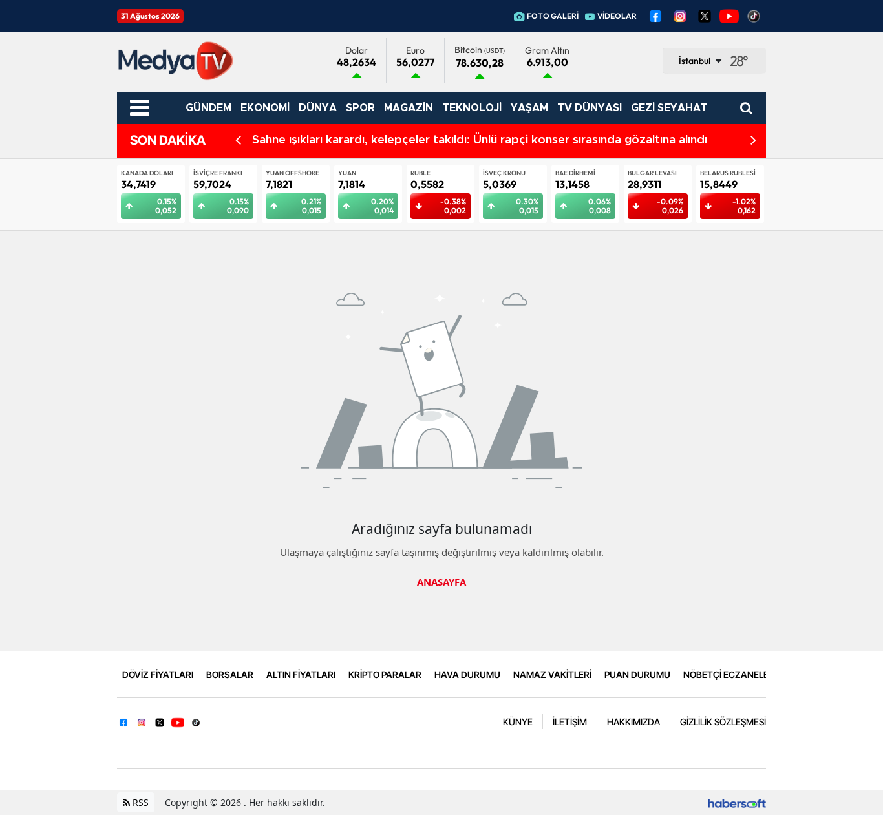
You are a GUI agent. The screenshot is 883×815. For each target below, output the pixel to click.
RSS (139, 802)
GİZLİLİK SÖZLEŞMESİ (723, 721)
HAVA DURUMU (467, 674)
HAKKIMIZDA (633, 721)
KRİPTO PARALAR (384, 674)
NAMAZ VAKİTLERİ (552, 674)
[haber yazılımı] (737, 802)
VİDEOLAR (617, 16)
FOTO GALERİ (553, 16)
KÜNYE (518, 721)
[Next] (753, 140)
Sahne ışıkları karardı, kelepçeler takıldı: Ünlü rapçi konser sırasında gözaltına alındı (479, 140)
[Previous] (238, 140)
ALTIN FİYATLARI (300, 674)
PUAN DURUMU (637, 674)
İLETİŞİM (570, 721)
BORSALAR (229, 674)
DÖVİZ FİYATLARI (157, 674)
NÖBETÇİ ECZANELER (728, 674)
